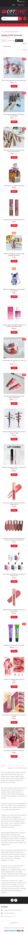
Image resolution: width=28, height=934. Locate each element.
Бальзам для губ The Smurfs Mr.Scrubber (14, 645)
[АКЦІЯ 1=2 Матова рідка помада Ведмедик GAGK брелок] (14, 276)
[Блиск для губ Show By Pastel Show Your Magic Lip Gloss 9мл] (14, 383)
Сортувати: (24, 43)
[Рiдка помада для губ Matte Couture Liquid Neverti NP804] (14, 596)
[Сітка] (16, 40)
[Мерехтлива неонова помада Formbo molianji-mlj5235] (14, 702)
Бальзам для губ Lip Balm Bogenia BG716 (14, 219)
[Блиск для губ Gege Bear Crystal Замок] (14, 737)
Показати (25, 49)
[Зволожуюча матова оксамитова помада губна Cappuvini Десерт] (14, 137)
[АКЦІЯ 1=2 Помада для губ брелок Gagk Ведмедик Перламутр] (14, 241)
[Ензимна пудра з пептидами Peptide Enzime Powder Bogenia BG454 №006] (14, 312)
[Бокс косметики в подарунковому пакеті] (14, 172)
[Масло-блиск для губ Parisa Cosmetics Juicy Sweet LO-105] (14, 561)
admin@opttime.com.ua (10, 916)
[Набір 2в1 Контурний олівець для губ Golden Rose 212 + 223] (14, 419)
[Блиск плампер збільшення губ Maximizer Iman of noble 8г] (14, 101)
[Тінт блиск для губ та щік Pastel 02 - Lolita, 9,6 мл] (14, 347)
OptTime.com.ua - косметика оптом (12, 927)
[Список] (19, 40)
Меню (4, 40)
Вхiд (14, 4)
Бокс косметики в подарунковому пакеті (14, 185)
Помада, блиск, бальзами (11, 31)
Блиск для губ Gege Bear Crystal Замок (14, 750)
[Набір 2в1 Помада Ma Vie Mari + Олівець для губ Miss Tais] (14, 454)
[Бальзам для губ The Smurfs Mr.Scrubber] (14, 632)
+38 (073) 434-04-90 (9, 913)
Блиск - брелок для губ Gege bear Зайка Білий (14, 80)
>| (22, 765)
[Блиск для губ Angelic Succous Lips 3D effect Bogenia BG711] (14, 490)
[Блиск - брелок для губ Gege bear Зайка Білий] (14, 67)
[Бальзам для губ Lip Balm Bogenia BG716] (14, 206)
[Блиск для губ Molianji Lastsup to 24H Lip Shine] (14, 666)
